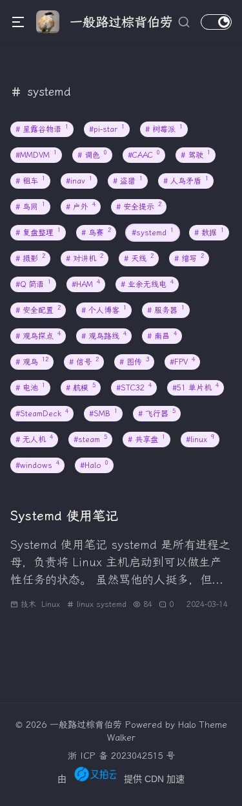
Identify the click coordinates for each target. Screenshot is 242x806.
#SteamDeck (41, 413)
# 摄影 (30, 258)
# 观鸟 (31, 361)
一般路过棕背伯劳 (86, 724)
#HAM (86, 284)
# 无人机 (34, 439)
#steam (90, 439)
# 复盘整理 (38, 232)
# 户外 (81, 206)
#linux (200, 439)
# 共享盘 (146, 439)
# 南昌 (162, 335)
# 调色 (92, 154)
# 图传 (134, 361)
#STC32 (134, 387)
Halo (187, 724)
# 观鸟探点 (38, 335)
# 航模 (81, 387)
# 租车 (30, 180)
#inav (79, 180)
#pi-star (107, 128)
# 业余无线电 (147, 284)
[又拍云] (95, 774)
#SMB (103, 413)
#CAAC (144, 154)
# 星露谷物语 (41, 128)
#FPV (182, 361)
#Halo (94, 465)
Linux (50, 604)
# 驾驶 (195, 154)
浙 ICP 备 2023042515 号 (121, 755)
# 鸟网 (30, 206)
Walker (121, 737)
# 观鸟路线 (103, 335)
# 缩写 (189, 258)
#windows (37, 465)
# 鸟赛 (96, 232)
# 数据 (209, 232)
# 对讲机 (84, 258)
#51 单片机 (195, 387)
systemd (111, 604)
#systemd (153, 232)
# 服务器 (166, 309)
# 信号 (84, 361)
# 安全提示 (138, 206)
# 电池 (30, 387)
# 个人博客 (103, 309)
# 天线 (139, 258)
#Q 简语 (33, 284)
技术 (28, 604)
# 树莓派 (164, 128)
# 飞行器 (157, 413)
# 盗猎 (128, 180)
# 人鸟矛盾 (185, 180)
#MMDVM (36, 154)
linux (85, 604)
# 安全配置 (38, 309)
